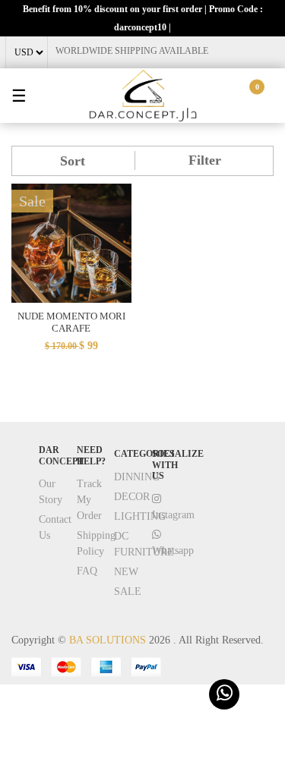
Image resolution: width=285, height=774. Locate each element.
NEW (126, 571)
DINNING (137, 477)
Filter (204, 160)
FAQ (87, 571)
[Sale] (71, 242)
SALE (127, 591)
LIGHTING (140, 516)
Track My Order (89, 499)
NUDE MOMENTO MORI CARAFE (71, 322)
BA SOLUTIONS (107, 640)
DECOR (132, 496)
